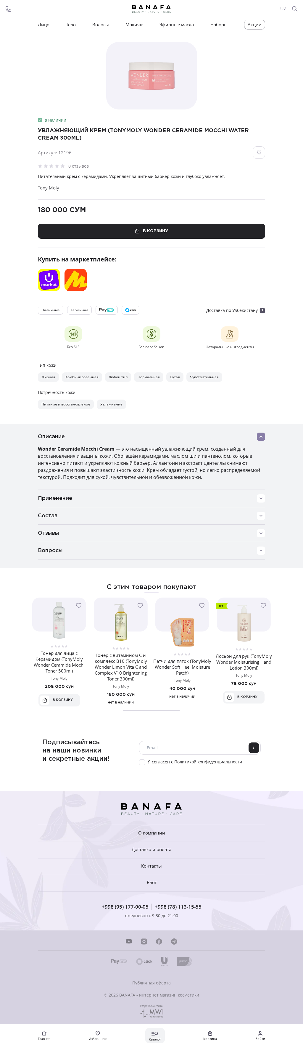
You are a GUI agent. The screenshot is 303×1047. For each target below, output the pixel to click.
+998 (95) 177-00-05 (125, 907)
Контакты (151, 866)
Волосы (100, 24)
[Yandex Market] (76, 280)
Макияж (134, 24)
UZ (283, 9)
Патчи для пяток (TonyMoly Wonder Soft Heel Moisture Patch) (182, 667)
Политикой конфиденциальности (208, 762)
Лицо (43, 24)
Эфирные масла (176, 24)
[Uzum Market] (49, 280)
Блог (152, 882)
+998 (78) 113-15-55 (178, 907)
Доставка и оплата (151, 849)
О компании (151, 833)
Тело (71, 24)
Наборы (219, 24)
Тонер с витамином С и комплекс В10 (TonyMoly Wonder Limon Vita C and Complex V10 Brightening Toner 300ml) (121, 667)
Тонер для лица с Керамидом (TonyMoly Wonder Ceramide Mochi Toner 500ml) (59, 662)
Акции (255, 24)
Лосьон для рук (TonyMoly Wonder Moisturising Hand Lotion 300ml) (244, 662)
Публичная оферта (151, 983)
